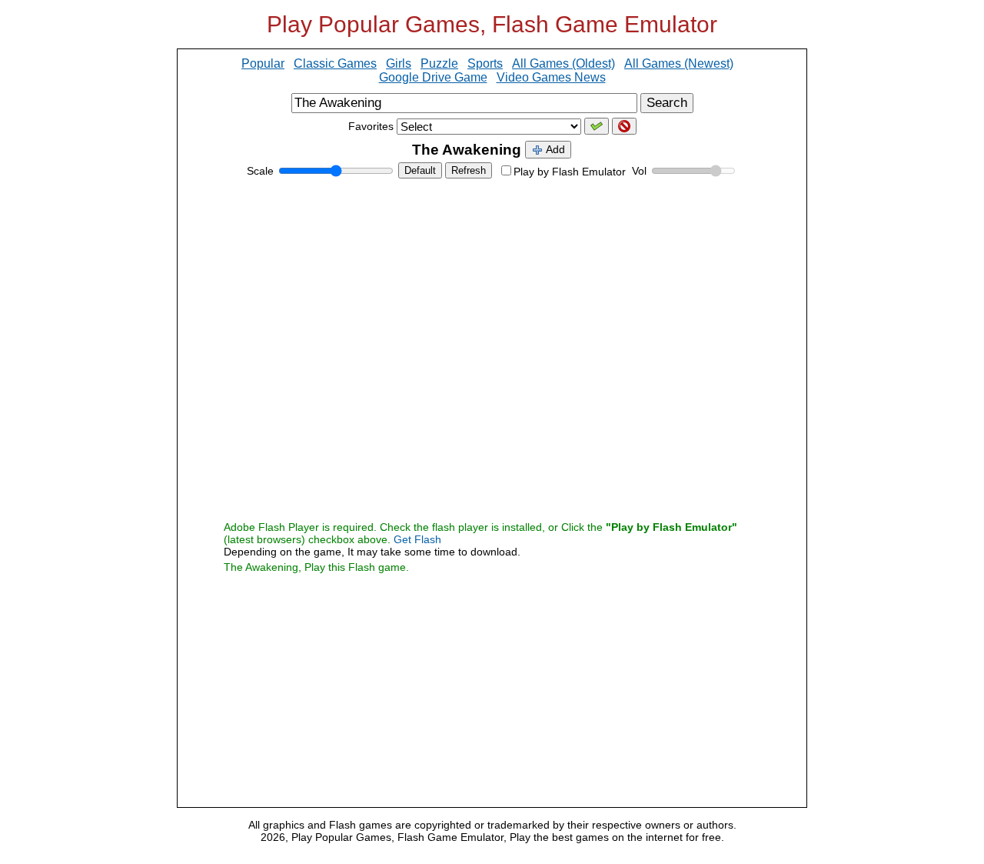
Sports (485, 63)
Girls (398, 63)
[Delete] (624, 126)
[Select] (596, 126)
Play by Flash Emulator (570, 171)
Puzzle (439, 63)
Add (554, 149)
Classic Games (335, 63)
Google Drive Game (433, 77)
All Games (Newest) (678, 63)
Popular (262, 63)
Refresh (468, 170)
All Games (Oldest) (563, 63)
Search (667, 102)
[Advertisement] (492, 683)
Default (420, 170)
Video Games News (551, 77)
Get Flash (417, 539)
